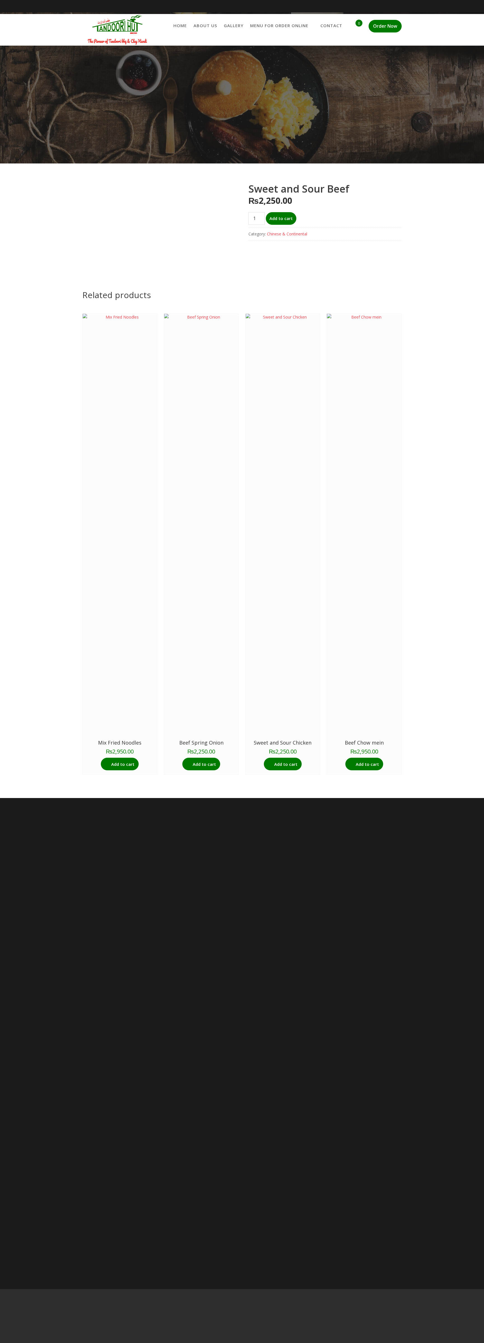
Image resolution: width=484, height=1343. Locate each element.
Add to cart (281, 218)
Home (180, 25)
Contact (331, 25)
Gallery (233, 25)
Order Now (385, 26)
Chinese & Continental (287, 234)
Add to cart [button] (122, 764)
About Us (205, 25)
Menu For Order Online (279, 25)
